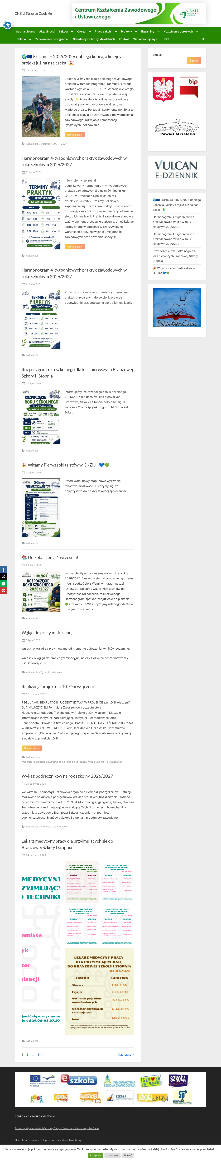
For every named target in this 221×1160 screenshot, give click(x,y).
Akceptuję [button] (95, 1155)
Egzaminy (147, 31)
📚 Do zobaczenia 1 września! (50, 557)
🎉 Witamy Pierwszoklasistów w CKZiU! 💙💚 (65, 464)
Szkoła (63, 31)
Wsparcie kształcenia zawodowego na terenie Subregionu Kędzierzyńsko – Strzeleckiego (72, 761)
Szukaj (157, 55)
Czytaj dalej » (76, 135)
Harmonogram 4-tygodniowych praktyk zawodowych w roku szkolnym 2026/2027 (173, 222)
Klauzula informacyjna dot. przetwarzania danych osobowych (49, 1140)
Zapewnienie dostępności (52, 39)
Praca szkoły (103, 31)
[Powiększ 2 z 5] (129, 865)
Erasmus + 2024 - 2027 (53, 143)
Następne (124, 1054)
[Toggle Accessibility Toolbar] (8, 25)
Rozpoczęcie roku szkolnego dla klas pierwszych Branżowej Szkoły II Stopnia (176, 256)
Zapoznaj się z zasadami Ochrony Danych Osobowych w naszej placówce (57, 1128)
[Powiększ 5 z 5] (129, 953)
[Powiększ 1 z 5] (94, 865)
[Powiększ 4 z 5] (129, 909)
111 (40, 1054)
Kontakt (124, 39)
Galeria (21, 39)
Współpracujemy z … (147, 39)
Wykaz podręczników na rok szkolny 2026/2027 (67, 776)
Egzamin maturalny (51, 672)
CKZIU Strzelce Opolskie (33, 13)
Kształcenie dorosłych (178, 31)
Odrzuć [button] (128, 1155)
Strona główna (25, 31)
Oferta (81, 31)
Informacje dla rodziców (54, 826)
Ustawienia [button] (112, 1155)
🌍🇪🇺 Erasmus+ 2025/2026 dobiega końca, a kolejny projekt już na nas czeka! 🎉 (177, 204)
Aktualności (47, 31)
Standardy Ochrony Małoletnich (94, 39)
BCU (167, 39)
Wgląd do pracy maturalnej (47, 632)
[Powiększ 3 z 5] (94, 909)
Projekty (126, 31)
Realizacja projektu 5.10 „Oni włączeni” (58, 686)
